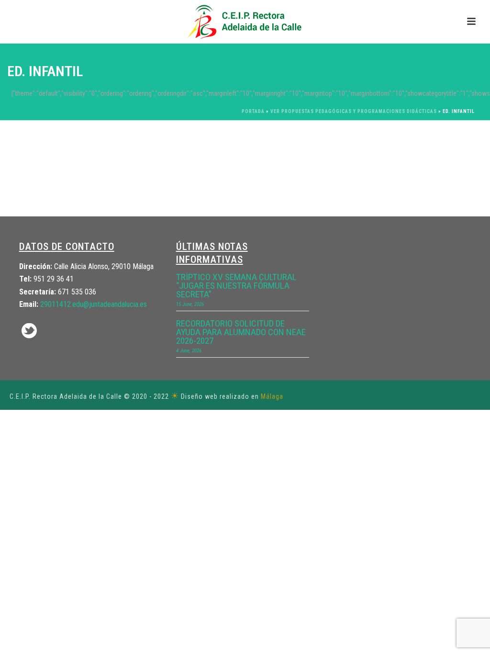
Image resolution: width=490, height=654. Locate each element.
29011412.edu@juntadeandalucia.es (93, 304)
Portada (253, 111)
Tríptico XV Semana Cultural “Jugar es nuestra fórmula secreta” (236, 286)
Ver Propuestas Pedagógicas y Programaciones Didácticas (353, 111)
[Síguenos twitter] (29, 331)
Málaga (272, 396)
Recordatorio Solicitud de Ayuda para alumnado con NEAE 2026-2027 (241, 332)
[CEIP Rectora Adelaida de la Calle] (245, 21)
